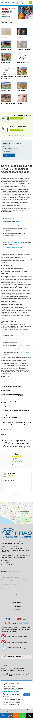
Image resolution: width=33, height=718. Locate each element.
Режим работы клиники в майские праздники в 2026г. (15, 380)
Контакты (4, 665)
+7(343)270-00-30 (13, 2)
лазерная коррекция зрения (10, 225)
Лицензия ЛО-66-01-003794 (9, 571)
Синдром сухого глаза (8, 103)
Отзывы (16, 614)
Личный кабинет (16, 606)
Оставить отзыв (16, 465)
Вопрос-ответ (16, 609)
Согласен (26, 694)
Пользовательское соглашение (10, 577)
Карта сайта (5, 662)
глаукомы (10, 215)
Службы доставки (16, 611)
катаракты (11, 218)
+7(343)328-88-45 (13, 5)
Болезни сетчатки (6, 49)
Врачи (16, 594)
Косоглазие (21, 103)
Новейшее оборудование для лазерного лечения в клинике (15, 401)
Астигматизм (5, 90)
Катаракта (4, 37)
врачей (17, 349)
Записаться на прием (16, 599)
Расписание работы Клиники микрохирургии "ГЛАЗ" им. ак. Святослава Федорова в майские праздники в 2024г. (16, 423)
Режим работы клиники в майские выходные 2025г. (15, 410)
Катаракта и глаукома (24, 49)
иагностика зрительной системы (13, 242)
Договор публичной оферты (10, 584)
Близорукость (5, 62)
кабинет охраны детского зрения (12, 247)
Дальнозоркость (22, 76)
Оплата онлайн (16, 602)
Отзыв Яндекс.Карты (8, 489)
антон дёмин (11, 473)
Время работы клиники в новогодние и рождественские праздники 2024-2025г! (12, 416)
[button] (15, 494)
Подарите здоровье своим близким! (11, 386)
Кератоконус (21, 90)
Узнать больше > (5, 390)
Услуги (16, 596)
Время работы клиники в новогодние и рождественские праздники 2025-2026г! (12, 395)
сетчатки (18, 221)
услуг (29, 345)
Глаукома (20, 37)
